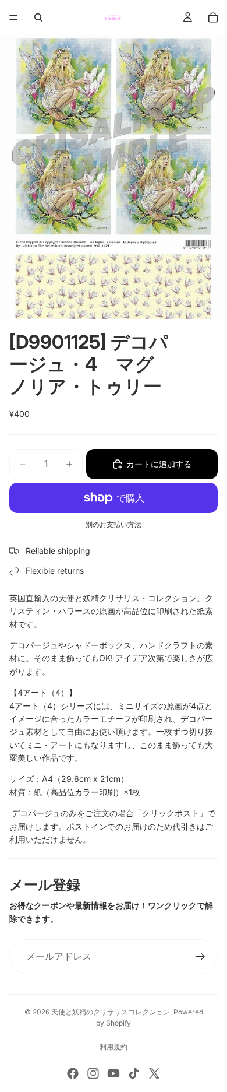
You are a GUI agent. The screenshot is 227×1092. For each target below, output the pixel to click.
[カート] (213, 17)
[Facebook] (73, 1073)
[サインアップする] (200, 956)
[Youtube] (113, 1073)
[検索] (38, 17)
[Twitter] (154, 1073)
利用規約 (113, 1046)
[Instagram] (93, 1073)
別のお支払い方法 (113, 525)
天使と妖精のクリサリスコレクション (110, 1011)
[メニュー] (13, 17)
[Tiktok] (134, 1073)
